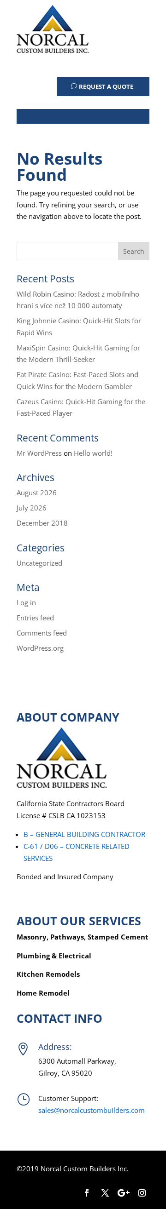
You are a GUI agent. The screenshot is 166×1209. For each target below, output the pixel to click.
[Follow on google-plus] (123, 1193)
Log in (26, 602)
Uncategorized (39, 562)
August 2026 (37, 492)
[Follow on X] (105, 1193)
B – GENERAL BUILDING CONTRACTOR (84, 834)
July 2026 (32, 507)
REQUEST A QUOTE (106, 86)
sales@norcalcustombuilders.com (91, 1110)
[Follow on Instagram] (142, 1193)
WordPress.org (40, 648)
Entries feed (35, 617)
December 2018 (42, 522)
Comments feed (42, 632)
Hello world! (93, 453)
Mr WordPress (39, 453)
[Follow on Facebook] (86, 1193)
